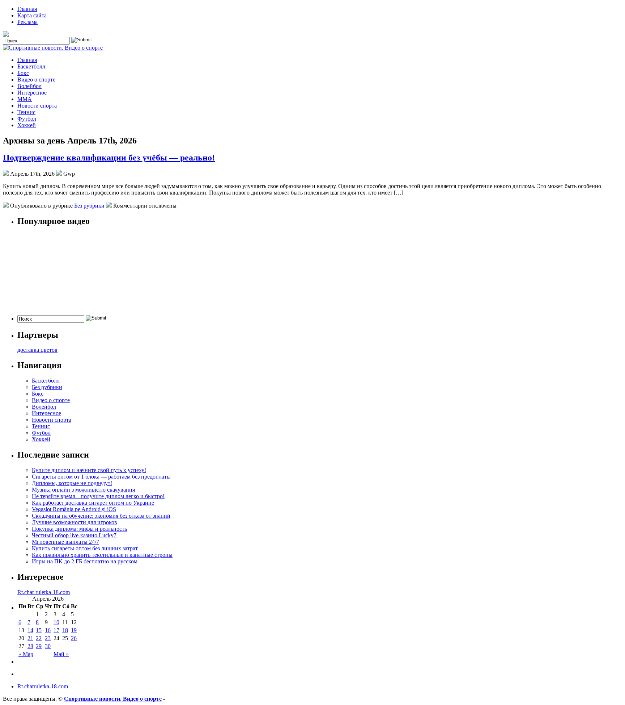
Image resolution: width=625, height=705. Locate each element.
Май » (61, 654)
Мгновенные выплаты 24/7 (65, 542)
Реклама (27, 22)
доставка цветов (37, 350)
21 (30, 638)
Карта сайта (32, 15)
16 (48, 630)
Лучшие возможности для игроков (74, 522)
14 (30, 630)
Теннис (26, 112)
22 (39, 638)
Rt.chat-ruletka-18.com (43, 592)
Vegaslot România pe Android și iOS (74, 509)
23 (48, 638)
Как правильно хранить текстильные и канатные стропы (102, 555)
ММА (24, 99)
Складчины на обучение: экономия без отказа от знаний (101, 516)
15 (39, 630)
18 (65, 630)
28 (30, 646)
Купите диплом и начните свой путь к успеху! (89, 470)
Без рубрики (89, 206)
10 (56, 622)
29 (39, 646)
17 (56, 630)
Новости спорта (37, 106)
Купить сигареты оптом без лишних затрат (85, 548)
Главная (27, 9)
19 (74, 630)
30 (48, 646)
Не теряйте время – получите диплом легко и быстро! (98, 496)
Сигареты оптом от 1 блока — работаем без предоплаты (101, 477)
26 (74, 638)
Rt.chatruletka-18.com (42, 686)
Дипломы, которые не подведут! (72, 483)
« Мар (25, 654)
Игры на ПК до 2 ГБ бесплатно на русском (84, 561)
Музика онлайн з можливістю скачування (83, 490)
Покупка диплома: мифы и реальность (79, 529)
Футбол (26, 119)
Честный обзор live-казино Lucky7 (74, 535)
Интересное (32, 92)
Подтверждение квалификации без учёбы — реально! (109, 157)
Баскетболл (31, 66)
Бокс (23, 73)
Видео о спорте (36, 79)
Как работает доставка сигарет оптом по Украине (93, 503)
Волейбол (29, 86)
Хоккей (26, 125)
